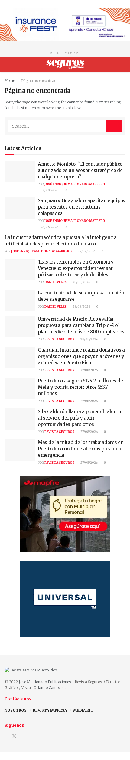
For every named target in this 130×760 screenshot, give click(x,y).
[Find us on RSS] (29, 736)
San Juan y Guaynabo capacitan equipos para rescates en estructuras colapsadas (81, 207)
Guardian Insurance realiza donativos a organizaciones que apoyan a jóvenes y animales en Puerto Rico (81, 356)
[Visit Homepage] (65, 64)
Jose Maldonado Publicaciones (45, 682)
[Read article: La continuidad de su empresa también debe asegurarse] (20, 300)
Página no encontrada (40, 80)
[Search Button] (122, 64)
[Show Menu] (7, 64)
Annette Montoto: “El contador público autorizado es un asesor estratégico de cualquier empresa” (80, 170)
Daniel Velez (55, 282)
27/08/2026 (89, 370)
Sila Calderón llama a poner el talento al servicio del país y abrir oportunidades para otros (79, 418)
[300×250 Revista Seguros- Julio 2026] (65, 514)
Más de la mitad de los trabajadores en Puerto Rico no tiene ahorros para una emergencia (81, 449)
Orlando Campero (49, 687)
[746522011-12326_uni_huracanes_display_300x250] (65, 598)
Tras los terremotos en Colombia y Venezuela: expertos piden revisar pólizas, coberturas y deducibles (76, 268)
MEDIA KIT (83, 710)
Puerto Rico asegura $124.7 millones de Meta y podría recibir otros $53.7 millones (80, 387)
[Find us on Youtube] (22, 736)
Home (10, 80)
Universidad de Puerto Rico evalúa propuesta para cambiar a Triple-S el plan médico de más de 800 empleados (81, 325)
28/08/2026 (81, 282)
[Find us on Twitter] (14, 736)
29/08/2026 (49, 227)
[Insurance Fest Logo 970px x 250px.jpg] (65, 24)
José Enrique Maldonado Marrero (74, 184)
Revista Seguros (59, 339)
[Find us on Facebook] (6, 736)
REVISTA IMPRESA (50, 710)
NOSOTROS (16, 710)
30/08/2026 (49, 190)
